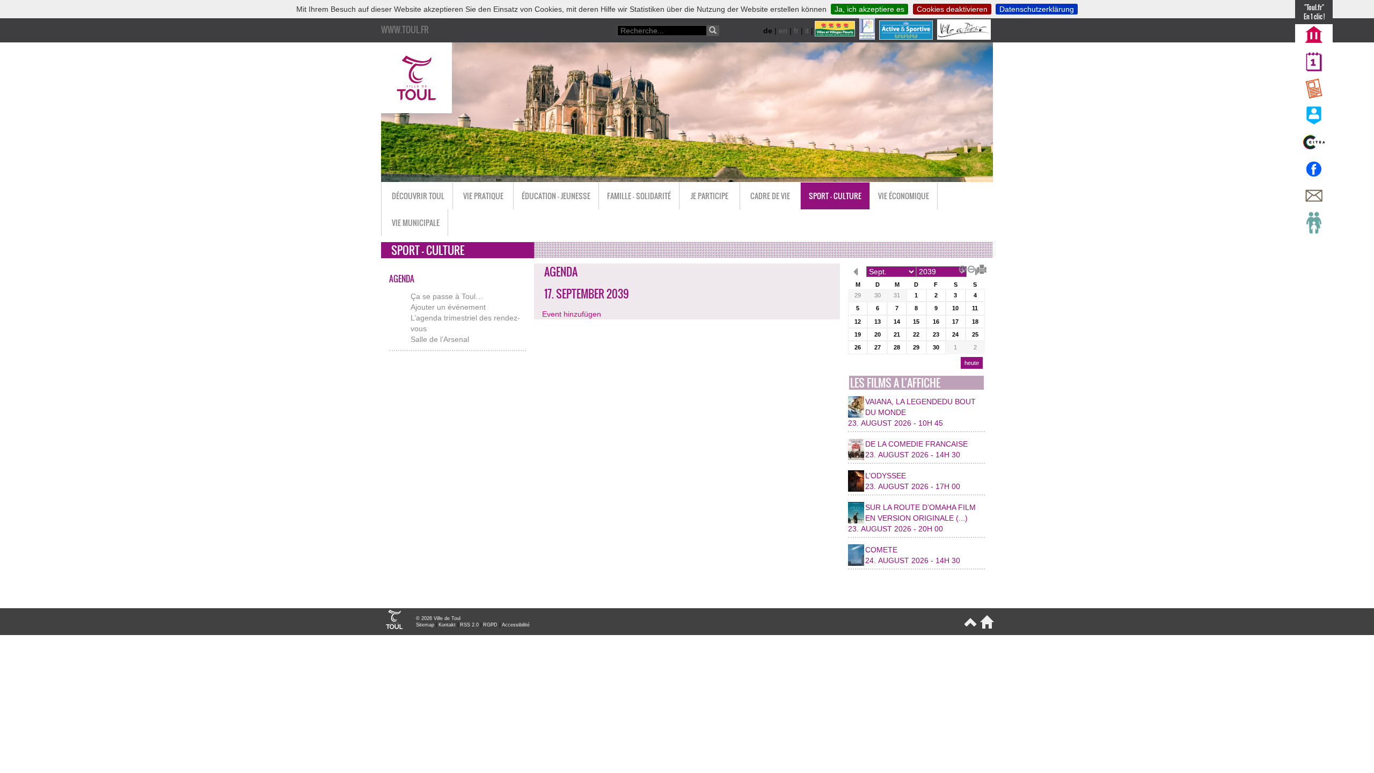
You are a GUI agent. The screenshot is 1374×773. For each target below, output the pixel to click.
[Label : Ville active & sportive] (907, 37)
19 (857, 334)
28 (897, 347)
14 (897, 321)
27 (877, 347)
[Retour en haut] (969, 626)
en (783, 30)
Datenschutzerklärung (1036, 9)
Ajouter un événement (448, 307)
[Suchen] (712, 30)
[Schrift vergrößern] (960, 268)
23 (936, 334)
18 (975, 321)
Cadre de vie (770, 195)
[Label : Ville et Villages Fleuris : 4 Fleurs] (836, 37)
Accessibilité (516, 625)
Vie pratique (483, 195)
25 (975, 334)
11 (975, 308)
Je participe (709, 195)
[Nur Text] (978, 268)
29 (857, 295)
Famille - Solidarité (639, 195)
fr (796, 30)
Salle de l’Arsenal (440, 339)
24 (955, 334)
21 (897, 334)
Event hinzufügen (571, 314)
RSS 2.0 (469, 625)
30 (877, 295)
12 (857, 321)
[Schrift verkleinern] (969, 268)
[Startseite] (985, 626)
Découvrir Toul (418, 195)
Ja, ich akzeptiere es (869, 9)
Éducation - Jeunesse (556, 195)
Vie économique (903, 195)
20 (877, 334)
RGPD (490, 625)
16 (936, 321)
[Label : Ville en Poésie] (965, 37)
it (807, 30)
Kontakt (447, 625)
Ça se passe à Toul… (447, 296)
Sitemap (425, 625)
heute (971, 363)
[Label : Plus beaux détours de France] (868, 37)
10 (955, 308)
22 (916, 334)
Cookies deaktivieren (952, 9)
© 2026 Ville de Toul (438, 618)
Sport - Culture (835, 195)
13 (877, 321)
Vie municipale (416, 222)
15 (916, 321)
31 (897, 295)
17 (955, 321)
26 (857, 347)
